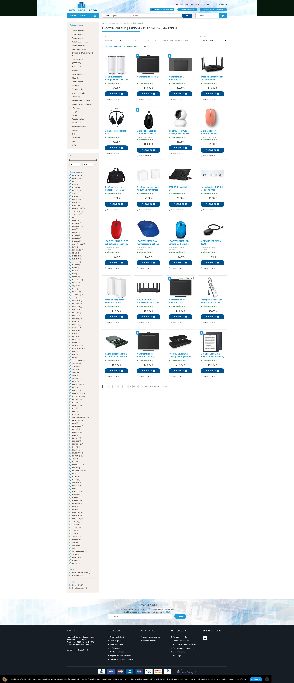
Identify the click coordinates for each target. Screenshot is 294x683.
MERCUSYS (77, 250)
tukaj (164, 679)
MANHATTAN (77, 453)
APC (75, 378)
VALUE (76, 542)
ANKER (76, 375)
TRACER (76, 521)
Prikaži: (104, 36)
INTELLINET (77, 426)
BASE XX (76, 310)
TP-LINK (76, 536)
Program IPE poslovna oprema (121, 659)
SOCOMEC (77, 516)
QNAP (75, 459)
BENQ (75, 387)
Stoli (73, 134)
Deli (74, 181)
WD (74, 548)
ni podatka (77, 576)
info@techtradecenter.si (82, 645)
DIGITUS (77, 405)
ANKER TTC (76, 67)
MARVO (76, 450)
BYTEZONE (77, 256)
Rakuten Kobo (78, 208)
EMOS (75, 184)
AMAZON (76, 372)
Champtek (76, 557)
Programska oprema (79, 126)
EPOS (75, 274)
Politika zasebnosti (117, 652)
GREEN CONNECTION (80, 417)
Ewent (75, 411)
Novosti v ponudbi (180, 637)
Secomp (76, 495)
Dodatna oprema (76, 25)
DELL (75, 229)
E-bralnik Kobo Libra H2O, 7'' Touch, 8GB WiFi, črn (212, 357)
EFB (75, 414)
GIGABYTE (76, 483)
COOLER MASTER (79, 393)
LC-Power (76, 438)
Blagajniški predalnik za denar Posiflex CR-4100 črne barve (116, 357)
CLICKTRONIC (77, 178)
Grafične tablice (77, 89)
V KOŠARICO (115, 94)
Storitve (75, 130)
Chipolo (76, 286)
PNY (74, 474)
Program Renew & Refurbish (120, 656)
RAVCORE (76, 265)
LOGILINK (76, 441)
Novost (146, 46)
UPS (73, 141)
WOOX (76, 277)
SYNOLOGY (77, 519)
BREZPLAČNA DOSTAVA (164, 9)
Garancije (75, 85)
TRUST (76, 527)
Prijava (180, 616)
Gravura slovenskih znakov (151, 637)
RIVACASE (76, 486)
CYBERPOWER (78, 396)
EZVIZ (75, 271)
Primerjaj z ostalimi (113, 99)
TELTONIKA (77, 295)
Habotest (76, 190)
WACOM (76, 545)
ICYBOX (75, 321)
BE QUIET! (76, 324)
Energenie (76, 241)
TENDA (76, 524)
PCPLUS (76, 468)
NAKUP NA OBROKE (188, 9)
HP (74, 217)
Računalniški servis (148, 641)
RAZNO (76, 563)
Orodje (74, 112)
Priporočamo (132, 46)
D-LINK (75, 402)
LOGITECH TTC (77, 59)
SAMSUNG (77, 492)
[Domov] (103, 23)
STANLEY (76, 327)
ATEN (75, 298)
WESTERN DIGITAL (79, 551)
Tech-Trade (77, 214)
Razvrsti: (203, 36)
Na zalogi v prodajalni (113, 46)
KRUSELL (76, 292)
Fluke (75, 333)
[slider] (69, 160)
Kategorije (177, 656)
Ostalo (74, 115)
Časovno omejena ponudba (183, 648)
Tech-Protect (77, 211)
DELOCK (76, 313)
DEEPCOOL (77, 304)
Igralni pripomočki (78, 93)
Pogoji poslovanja (116, 644)
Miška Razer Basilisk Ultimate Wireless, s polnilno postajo (146, 134)
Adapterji (75, 71)
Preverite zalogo (79, 588)
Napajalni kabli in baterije (81, 100)
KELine (76, 339)
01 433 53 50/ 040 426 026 (84, 642)
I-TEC (75, 423)
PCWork (76, 202)
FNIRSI (76, 187)
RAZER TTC (76, 63)
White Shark (77, 345)
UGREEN (76, 268)
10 (155, 40)
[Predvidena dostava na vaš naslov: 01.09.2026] (120, 83)
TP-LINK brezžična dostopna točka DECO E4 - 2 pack (116, 79)
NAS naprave (77, 108)
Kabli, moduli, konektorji (80, 49)
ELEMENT (77, 259)
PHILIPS (76, 477)
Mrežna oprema (78, 31)
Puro (75, 462)
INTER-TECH (77, 420)
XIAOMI (75, 554)
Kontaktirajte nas (116, 641)
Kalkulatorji (76, 97)
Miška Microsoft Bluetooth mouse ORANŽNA (209, 134)
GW (75, 354)
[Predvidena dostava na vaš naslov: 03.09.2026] (186, 360)
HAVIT (75, 247)
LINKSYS (76, 447)
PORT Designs (78, 465)
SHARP (75, 510)
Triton (75, 533)
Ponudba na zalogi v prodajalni (184, 644)
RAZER (76, 480)
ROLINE (75, 489)
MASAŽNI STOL (78, 199)
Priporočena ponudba (181, 641)
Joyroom (76, 193)
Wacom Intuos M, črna (147, 77)
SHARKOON (77, 504)
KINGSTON (77, 432)
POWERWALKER (79, 471)
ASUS (75, 220)
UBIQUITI (77, 539)
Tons (75, 530)
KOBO (75, 435)
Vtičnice (75, 145)
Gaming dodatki (77, 82)
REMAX (75, 253)
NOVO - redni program (81, 573)
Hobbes (76, 351)
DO (74, 357)
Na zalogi (77, 585)
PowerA (76, 205)
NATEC (75, 289)
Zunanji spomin (77, 38)
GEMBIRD (77, 319)
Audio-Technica (78, 244)
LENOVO (76, 223)
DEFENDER (77, 399)
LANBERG (76, 316)
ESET (75, 408)
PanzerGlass (77, 280)
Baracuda (77, 175)
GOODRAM (77, 307)
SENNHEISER (77, 513)
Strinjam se (256, 679)
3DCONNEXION (78, 360)
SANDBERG (77, 501)
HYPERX (76, 235)
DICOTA (76, 232)
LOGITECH (77, 444)
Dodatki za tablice (78, 46)
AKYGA (75, 369)
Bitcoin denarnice (78, 74)
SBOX (75, 507)
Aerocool (76, 262)
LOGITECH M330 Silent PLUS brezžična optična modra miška (148, 244)
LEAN (75, 196)
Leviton (76, 330)
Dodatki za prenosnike (80, 42)
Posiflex (76, 560)
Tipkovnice (76, 138)
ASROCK (76, 366)
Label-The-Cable (78, 348)
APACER (76, 363)
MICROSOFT (77, 226)
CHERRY (76, 390)
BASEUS (76, 238)
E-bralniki (75, 78)
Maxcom (76, 283)
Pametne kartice (78, 119)
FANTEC (76, 342)
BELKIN (75, 381)
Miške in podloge (78, 34)
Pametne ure (76, 123)
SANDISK (77, 498)
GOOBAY (77, 301)
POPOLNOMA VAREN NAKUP (214, 9)
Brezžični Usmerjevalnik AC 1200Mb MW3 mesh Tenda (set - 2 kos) (148, 190)
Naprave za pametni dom (81, 104)
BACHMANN (78, 384)
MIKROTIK (77, 456)
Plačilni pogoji (115, 648)
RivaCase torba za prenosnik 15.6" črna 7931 (114, 190)
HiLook (75, 336)
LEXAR (76, 429)
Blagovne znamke (179, 652)
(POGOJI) (166, 612)
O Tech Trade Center (117, 637)
